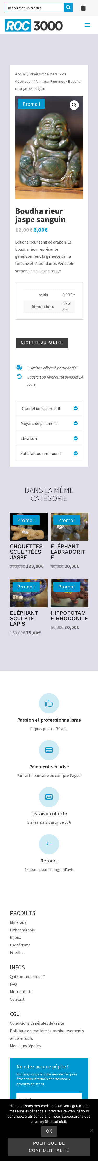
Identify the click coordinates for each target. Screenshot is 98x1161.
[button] (74, 105)
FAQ (13, 984)
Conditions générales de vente (37, 1023)
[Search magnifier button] (68, 7)
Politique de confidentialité (49, 1146)
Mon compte (21, 991)
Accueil (20, 74)
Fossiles (17, 952)
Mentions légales (25, 1045)
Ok (49, 1131)
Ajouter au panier (42, 342)
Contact (17, 999)
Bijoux (15, 937)
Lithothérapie (22, 929)
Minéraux (36, 74)
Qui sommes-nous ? (27, 976)
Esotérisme (20, 944)
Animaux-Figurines (50, 81)
